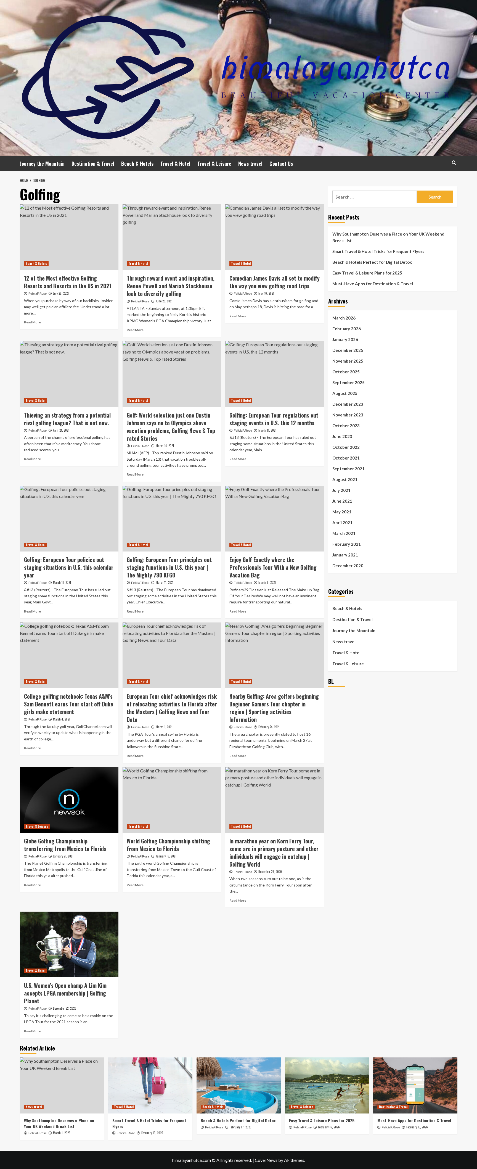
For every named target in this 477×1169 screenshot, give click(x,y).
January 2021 (345, 554)
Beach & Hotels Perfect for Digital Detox (372, 262)
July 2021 (341, 490)
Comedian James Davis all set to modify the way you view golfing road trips (274, 282)
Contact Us (281, 163)
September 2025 (348, 382)
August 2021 (344, 479)
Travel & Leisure (214, 163)
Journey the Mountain (42, 163)
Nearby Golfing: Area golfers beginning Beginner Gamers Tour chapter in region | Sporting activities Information (274, 708)
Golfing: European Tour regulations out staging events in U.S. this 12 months (273, 419)
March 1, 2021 (164, 727)
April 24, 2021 (61, 430)
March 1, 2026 (61, 1133)
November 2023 (347, 414)
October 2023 (346, 425)
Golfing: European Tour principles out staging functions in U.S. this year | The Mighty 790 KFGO (169, 567)
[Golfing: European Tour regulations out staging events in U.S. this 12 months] (274, 374)
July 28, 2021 (61, 293)
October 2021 (346, 457)
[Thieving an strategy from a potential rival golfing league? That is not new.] (69, 374)
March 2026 (344, 317)
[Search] (454, 162)
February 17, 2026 (240, 1127)
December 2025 (347, 350)
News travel (250, 163)
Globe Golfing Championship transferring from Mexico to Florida (65, 845)
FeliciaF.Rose (37, 293)
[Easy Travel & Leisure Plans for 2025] (327, 1085)
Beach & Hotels (137, 163)
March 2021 (344, 533)
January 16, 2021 (166, 856)
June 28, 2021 (164, 301)
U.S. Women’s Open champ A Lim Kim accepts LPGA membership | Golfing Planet (65, 993)
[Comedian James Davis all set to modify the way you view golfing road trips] (274, 237)
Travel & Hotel (175, 163)
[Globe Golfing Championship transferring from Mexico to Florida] (69, 800)
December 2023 (347, 404)
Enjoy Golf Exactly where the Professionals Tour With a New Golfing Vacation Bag (273, 567)
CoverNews (266, 1160)
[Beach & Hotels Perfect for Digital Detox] (239, 1085)
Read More (32, 322)
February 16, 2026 (329, 1127)
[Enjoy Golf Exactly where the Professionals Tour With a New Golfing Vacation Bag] (274, 518)
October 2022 (346, 447)
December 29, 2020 (270, 871)
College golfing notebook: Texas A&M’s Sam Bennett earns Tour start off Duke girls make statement (68, 704)
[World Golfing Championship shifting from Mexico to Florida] (172, 800)
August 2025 (344, 393)
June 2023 (342, 436)
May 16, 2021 (266, 293)
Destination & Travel (92, 163)
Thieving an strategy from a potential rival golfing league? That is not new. (67, 419)
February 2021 (346, 544)
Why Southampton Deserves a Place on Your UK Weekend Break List (388, 237)
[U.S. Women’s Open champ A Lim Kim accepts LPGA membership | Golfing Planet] (69, 944)
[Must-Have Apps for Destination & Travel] (415, 1085)
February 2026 (346, 328)
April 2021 (342, 522)
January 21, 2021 (63, 856)
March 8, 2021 (267, 582)
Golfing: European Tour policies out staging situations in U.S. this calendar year (68, 567)
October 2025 (346, 371)
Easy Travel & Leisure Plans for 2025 (367, 272)
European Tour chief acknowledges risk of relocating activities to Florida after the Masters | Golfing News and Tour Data (172, 708)
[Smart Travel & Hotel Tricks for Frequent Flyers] (150, 1085)
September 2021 (348, 468)
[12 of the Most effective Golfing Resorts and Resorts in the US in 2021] (69, 237)
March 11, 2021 (267, 430)
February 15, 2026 (417, 1127)
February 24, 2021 (269, 727)
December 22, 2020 (64, 1008)
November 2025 (347, 360)
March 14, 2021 (165, 446)
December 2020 (347, 565)
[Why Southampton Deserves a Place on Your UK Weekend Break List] (62, 1085)
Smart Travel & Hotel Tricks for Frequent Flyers (378, 251)
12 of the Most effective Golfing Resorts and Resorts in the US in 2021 (68, 282)
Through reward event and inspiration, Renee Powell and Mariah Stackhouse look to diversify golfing (170, 286)
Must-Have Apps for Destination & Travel (372, 283)
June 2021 (342, 500)
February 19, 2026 (152, 1133)
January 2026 (345, 339)
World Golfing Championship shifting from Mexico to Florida (168, 845)
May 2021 (341, 511)
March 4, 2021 (61, 719)
